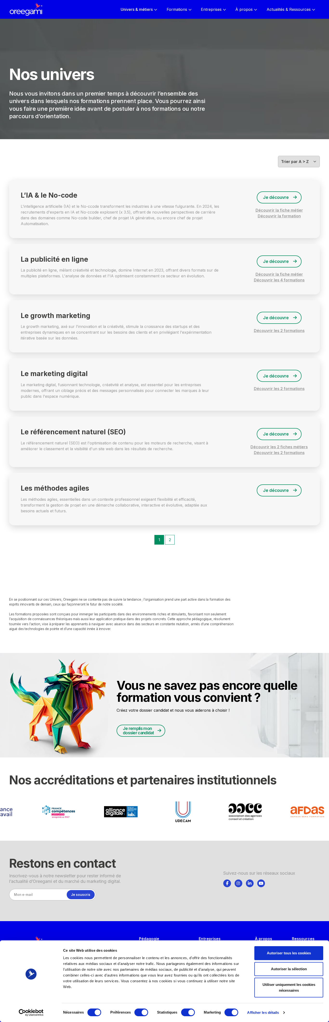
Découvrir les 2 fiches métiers (279, 446)
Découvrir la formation (279, 216)
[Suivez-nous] (227, 883)
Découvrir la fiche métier (279, 210)
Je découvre (276, 197)
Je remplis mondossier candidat (138, 730)
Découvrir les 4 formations (279, 280)
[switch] (141, 1012)
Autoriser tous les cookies (289, 953)
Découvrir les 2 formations (279, 330)
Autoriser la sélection (289, 969)
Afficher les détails (263, 1012)
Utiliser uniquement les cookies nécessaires (289, 987)
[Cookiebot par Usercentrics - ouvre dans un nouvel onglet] (31, 1012)
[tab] (227, 882)
